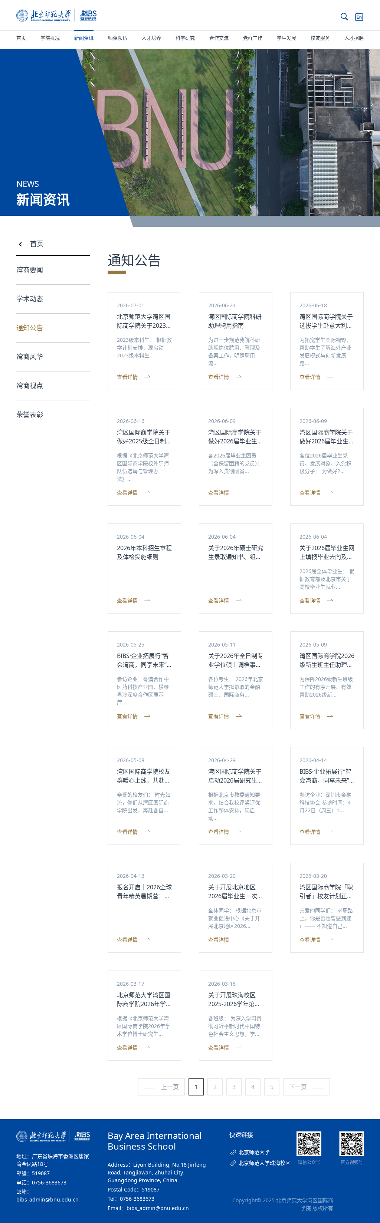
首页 (21, 37)
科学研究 (185, 37)
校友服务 (320, 37)
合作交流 (219, 37)
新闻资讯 (84, 37)
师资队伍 (117, 37)
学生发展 (286, 37)
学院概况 (50, 37)
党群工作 (252, 37)
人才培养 (151, 37)
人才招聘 (354, 37)
